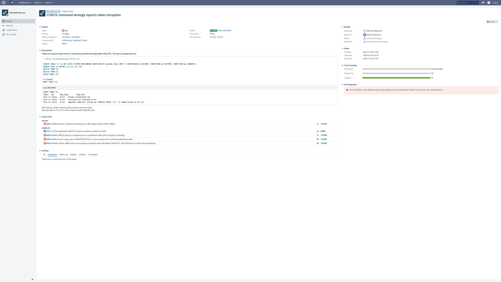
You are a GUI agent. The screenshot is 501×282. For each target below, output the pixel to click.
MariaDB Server (18, 12)
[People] (342, 27)
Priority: (45, 34)
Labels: (45, 43)
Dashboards (24, 2)
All (44, 154)
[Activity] (40, 151)
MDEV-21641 (51, 135)
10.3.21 (213, 37)
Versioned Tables (80, 40)
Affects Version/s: (49, 37)
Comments (52, 154)
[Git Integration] (342, 85)
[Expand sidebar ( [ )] (32, 279)
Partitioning (67, 40)
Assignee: (348, 31)
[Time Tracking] (342, 65)
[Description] (40, 50)
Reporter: (348, 35)
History (73, 154)
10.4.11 (220, 37)
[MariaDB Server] (5, 13)
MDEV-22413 (51, 139)
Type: (44, 30)
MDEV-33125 (52, 143)
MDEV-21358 (52, 131)
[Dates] (342, 48)
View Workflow (224, 30)
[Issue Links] (40, 117)
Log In (495, 2)
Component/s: (48, 40)
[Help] (489, 2)
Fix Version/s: (195, 37)
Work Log (64, 154)
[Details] (40, 27)
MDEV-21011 (68, 11)
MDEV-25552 (52, 124)
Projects (37, 2)
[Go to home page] (12, 2)
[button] (3, 2)
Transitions (93, 154)
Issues (47, 2)
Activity (82, 154)
